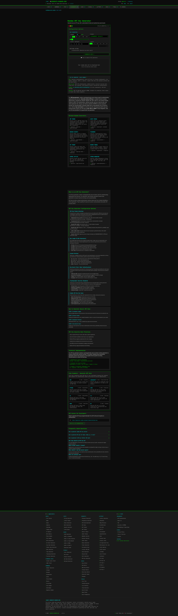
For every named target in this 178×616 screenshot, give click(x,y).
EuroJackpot (102, 531)
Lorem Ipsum (66, 529)
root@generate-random (50, 10)
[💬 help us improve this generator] (89, 57)
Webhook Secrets (85, 536)
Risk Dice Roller (85, 572)
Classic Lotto (102, 540)
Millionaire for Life (104, 545)
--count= (92, 41)
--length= (76, 34)
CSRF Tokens (84, 540)
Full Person (49, 518)
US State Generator (50, 542)
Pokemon (83, 576)
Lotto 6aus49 (102, 549)
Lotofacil (101, 556)
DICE (107, 7)
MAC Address (49, 534)
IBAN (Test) (49, 563)
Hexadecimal (49, 574)
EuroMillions (102, 525)
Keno (100, 536)
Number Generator (50, 567)
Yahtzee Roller (85, 569)
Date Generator (49, 549)
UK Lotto (101, 527)
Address (48, 525)
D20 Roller (84, 565)
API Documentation (121, 518)
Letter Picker (67, 520)
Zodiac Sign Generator (51, 547)
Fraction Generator (50, 556)
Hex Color (66, 554)
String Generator (67, 518)
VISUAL (90, 7)
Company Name (49, 529)
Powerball (101, 520)
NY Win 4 (101, 565)
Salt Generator (85, 556)
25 (106, 43)
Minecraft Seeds (85, 574)
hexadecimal (78, 100)
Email (47, 522)
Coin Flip (83, 581)
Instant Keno (102, 538)
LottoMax (101, 551)
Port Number (49, 538)
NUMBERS (57, 7)
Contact (119, 536)
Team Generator (85, 587)
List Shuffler (84, 585)
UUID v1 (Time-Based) (68, 540)
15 (100, 43)
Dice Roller (84, 563)
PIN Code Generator (86, 522)
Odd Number (48, 587)
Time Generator (49, 551)
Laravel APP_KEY (85, 549)
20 (103, 43)
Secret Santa (84, 590)
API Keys (83, 525)
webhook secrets (89, 102)
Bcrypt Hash (84, 554)
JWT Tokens (84, 529)
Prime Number (49, 579)
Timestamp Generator (51, 554)
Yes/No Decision (85, 583)
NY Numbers (102, 567)
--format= (92, 34)
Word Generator (67, 525)
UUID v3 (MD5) (67, 543)
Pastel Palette (67, 556)
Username (48, 527)
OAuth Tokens (84, 534)
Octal (47, 576)
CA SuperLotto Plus (104, 542)
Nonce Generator (85, 542)
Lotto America (102, 547)
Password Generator (86, 518)
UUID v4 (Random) (67, 536)
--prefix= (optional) (74, 41)
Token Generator (85, 545)
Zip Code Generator (50, 545)
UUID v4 (96, 100)
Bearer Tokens (84, 531)
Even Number (49, 585)
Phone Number (49, 536)
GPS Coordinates (50, 540)
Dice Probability (85, 594)
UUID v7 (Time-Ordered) (69, 538)
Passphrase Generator (86, 520)
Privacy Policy (120, 532)
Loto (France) (102, 554)
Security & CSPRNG (121, 525)
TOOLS (115, 7)
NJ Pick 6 (101, 569)
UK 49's (101, 529)
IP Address (48, 531)
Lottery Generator (103, 518)
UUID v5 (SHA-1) (67, 545)
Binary (47, 581)
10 (97, 43)
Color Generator (67, 552)
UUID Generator (67, 534)
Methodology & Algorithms (123, 527)
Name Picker (84, 592)
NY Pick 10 (102, 560)
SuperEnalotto (102, 534)
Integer (48, 570)
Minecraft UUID (67, 547)
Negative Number (50, 590)
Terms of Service (121, 534)
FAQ (118, 522)
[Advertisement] (89, 15)
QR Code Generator (67, 559)
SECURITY (74, 7)
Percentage (48, 583)
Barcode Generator (67, 561)
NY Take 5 (101, 562)
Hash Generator (85, 551)
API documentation (75, 110)
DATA (49, 7)
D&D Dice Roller (85, 567)
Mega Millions (102, 522)
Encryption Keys (85, 547)
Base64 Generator (67, 527)
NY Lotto (101, 558)
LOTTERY (99, 7)
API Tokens (84, 527)
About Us (119, 520)
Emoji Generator (67, 522)
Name (47, 520)
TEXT (65, 7)
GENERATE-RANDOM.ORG (54, 613)
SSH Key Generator (85, 558)
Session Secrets (85, 538)
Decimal (48, 572)
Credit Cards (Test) (51, 560)
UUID (82, 7)
